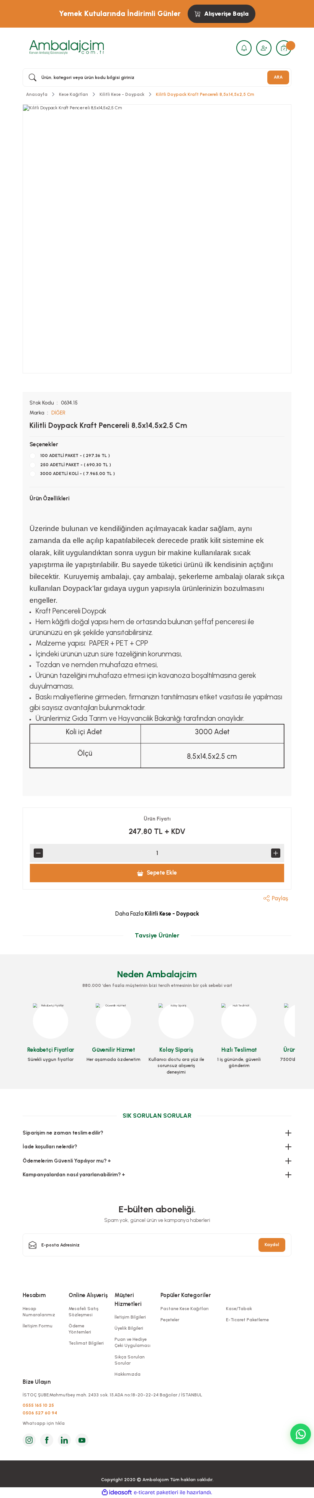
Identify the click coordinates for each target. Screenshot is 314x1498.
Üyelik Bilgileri (128, 1328)
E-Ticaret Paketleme (247, 1319)
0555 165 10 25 (38, 1405)
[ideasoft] (116, 1492)
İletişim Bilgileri (130, 1317)
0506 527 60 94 (40, 1413)
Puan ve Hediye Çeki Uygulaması (132, 1342)
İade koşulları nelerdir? (50, 1146)
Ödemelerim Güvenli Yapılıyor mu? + (67, 1161)
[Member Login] (263, 48)
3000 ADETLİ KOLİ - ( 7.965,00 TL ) (77, 473)
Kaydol (272, 1244)
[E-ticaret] (156, 1492)
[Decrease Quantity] (38, 853)
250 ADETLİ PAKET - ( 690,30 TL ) (75, 464)
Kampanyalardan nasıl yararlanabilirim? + (74, 1174)
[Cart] (283, 48)
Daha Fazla (157, 913)
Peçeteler (169, 1319)
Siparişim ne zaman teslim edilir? (63, 1133)
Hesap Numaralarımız (39, 1311)
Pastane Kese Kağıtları (184, 1308)
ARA (278, 77)
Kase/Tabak (239, 1308)
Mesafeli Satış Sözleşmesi (83, 1311)
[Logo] (66, 47)
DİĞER (58, 412)
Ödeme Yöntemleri (80, 1329)
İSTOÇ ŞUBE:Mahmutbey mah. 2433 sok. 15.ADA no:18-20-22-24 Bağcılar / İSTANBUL (112, 1395)
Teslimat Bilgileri (86, 1343)
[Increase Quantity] (275, 853)
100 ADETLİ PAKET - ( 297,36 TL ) (75, 455)
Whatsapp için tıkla (44, 1423)
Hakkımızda (127, 1374)
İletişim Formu (37, 1326)
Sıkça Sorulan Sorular (129, 1360)
